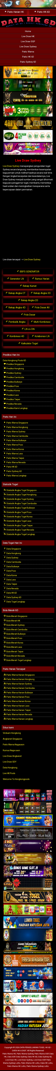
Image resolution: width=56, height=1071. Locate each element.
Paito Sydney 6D (28, 61)
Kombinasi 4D (16, 336)
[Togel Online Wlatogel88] (28, 884)
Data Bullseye (12, 566)
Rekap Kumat (29, 286)
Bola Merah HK (13, 621)
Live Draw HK (28, 36)
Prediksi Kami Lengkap (17, 408)
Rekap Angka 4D (17, 307)
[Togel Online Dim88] (28, 85)
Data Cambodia (13, 562)
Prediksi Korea (13, 390)
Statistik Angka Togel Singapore (21, 490)
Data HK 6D (11, 593)
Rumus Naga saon (11, 750)
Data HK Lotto (46, 1063)
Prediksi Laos (12, 395)
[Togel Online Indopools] (28, 1011)
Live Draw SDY (9, 762)
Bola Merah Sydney (15, 625)
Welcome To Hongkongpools (16, 779)
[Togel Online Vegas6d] (28, 846)
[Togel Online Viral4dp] (28, 149)
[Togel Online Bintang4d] (28, 871)
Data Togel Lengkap (15, 601)
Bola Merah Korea (14, 643)
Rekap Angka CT (16, 293)
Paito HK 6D (28, 56)
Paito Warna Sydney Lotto (38, 1066)
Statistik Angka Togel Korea (19, 516)
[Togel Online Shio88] (28, 1024)
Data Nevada (12, 588)
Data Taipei (11, 584)
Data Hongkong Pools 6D (14, 360)
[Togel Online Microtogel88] (28, 795)
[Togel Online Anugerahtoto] (28, 973)
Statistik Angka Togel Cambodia (21, 503)
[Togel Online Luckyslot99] (28, 935)
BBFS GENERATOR (29, 271)
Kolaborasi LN (41, 336)
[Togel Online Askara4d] (28, 859)
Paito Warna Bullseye (16, 440)
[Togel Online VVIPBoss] (28, 72)
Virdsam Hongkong (12, 733)
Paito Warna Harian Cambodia (20, 688)
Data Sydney (12, 557)
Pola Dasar (29, 314)
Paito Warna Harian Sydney (19, 684)
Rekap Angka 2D (29, 300)
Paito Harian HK (15, 11)
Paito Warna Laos (14, 453)
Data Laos (11, 579)
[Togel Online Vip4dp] (28, 948)
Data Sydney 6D (13, 597)
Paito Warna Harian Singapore (20, 675)
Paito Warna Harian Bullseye (19, 692)
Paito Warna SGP (41, 1054)
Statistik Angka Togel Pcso (19, 512)
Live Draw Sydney (28, 46)
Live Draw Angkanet (12, 756)
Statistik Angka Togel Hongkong (21, 494)
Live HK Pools (9, 773)
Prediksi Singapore (15, 364)
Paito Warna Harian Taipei (18, 710)
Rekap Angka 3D (42, 293)
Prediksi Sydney (13, 373)
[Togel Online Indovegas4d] (28, 1037)
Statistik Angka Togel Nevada (20, 530)
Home (28, 31)
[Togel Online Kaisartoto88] (28, 910)
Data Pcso (11, 571)
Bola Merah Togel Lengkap (18, 660)
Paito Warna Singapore (17, 423)
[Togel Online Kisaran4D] (28, 111)
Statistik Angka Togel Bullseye (20, 508)
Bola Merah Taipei (14, 651)
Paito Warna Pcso (14, 445)
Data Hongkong (13, 553)
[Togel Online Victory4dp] (28, 820)
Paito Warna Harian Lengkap (19, 719)
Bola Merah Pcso (14, 638)
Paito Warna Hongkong (17, 427)
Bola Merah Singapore (16, 616)
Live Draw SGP (28, 41)
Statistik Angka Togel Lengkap (20, 534)
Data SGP (11, 1057)
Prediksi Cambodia (15, 377)
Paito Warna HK (9, 1054)
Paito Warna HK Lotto (30, 1063)
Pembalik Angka (16, 321)
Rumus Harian (41, 278)
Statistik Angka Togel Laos (18, 521)
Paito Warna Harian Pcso (18, 697)
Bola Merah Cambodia (16, 629)
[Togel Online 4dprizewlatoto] (28, 897)
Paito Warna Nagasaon (13, 744)
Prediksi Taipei (13, 399)
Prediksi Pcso (12, 386)
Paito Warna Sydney (15, 431)
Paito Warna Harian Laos (17, 706)
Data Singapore (13, 549)
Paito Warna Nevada (16, 462)
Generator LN (16, 278)
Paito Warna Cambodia (17, 436)
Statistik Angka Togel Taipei (19, 525)
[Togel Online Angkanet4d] (28, 999)
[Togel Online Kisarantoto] (28, 123)
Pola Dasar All (41, 307)
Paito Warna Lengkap (16, 475)
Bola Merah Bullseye (16, 634)
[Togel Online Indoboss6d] (28, 808)
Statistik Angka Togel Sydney (20, 499)
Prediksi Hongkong (15, 368)
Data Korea (11, 575)
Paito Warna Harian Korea (18, 701)
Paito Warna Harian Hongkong (20, 679)
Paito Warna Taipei (15, 458)
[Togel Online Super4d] (28, 98)
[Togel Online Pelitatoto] (28, 136)
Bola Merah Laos (14, 647)
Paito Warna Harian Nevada (19, 714)
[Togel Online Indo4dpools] (28, 922)
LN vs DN (29, 329)
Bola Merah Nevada (15, 656)
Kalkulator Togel (29, 343)
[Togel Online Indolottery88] (28, 986)
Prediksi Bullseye (14, 382)
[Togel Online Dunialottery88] (28, 960)
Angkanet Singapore (12, 739)
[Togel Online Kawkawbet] (28, 833)
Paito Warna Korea (15, 449)
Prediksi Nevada (14, 404)
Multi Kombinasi (41, 321)
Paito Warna (28, 51)
